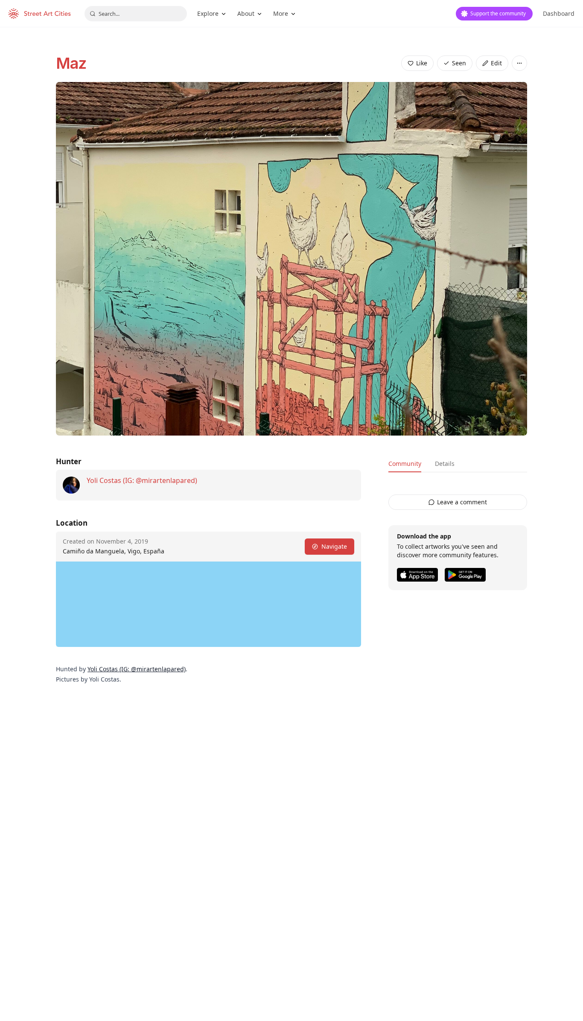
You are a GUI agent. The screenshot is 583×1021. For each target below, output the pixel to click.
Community (404, 463)
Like (421, 63)
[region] (208, 604)
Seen (459, 63)
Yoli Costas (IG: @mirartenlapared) (142, 480)
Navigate (334, 546)
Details (445, 463)
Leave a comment (462, 502)
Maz (71, 63)
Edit (496, 63)
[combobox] (136, 13)
